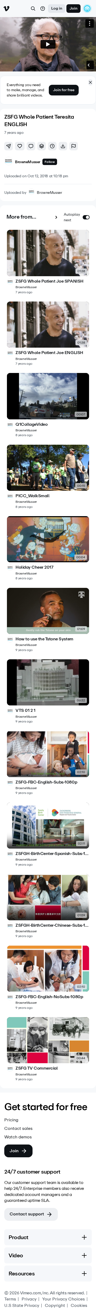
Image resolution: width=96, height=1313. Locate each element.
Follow (50, 161)
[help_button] (42, 8)
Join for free (63, 90)
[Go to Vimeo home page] (6, 8)
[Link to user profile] (8, 162)
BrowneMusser (49, 192)
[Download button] (63, 146)
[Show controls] (88, 65)
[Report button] (73, 146)
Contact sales (18, 1128)
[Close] (90, 82)
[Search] (33, 8)
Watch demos (18, 1137)
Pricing (11, 1120)
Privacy (29, 1299)
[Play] (48, 44)
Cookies (79, 1305)
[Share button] (8, 146)
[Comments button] (31, 146)
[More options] (89, 23)
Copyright (55, 1305)
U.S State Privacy (21, 1305)
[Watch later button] (52, 146)
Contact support (27, 1214)
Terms (10, 1299)
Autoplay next (72, 217)
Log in (56, 8)
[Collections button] (41, 146)
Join (73, 8)
